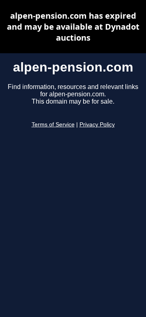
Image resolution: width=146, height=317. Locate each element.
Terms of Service (53, 125)
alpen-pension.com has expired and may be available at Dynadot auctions (73, 26)
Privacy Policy (97, 125)
